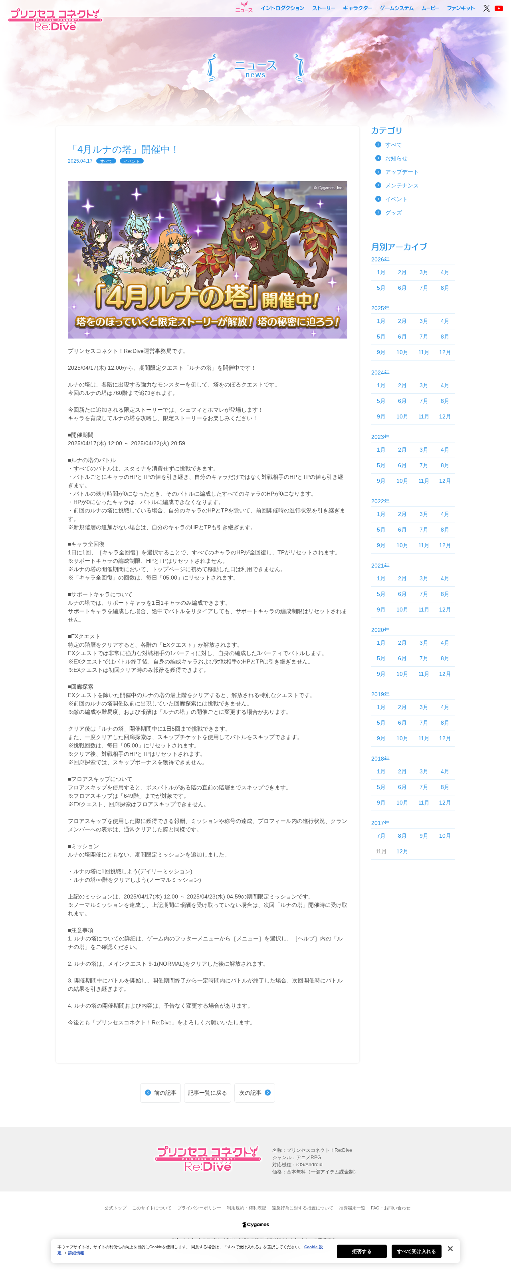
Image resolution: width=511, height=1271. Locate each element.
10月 (402, 352)
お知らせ (396, 158)
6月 (402, 288)
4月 (445, 272)
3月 (424, 272)
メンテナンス (402, 185)
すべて (106, 161)
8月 (445, 288)
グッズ (393, 212)
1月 (381, 272)
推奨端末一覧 (352, 1207)
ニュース (244, 7)
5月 (381, 288)
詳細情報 (76, 1253)
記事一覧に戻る (207, 1093)
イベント (132, 161)
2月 (402, 272)
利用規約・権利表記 (246, 1207)
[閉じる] (450, 1248)
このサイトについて (152, 1207)
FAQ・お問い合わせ (390, 1207)
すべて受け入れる (416, 1251)
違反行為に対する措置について (302, 1207)
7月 (424, 288)
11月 (424, 352)
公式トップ (116, 1207)
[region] (255, 1251)
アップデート (402, 172)
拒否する (361, 1251)
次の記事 (250, 1093)
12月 (445, 352)
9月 (381, 352)
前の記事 (165, 1093)
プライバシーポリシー (199, 1207)
